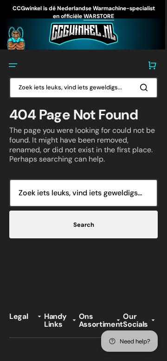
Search (80, 223)
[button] (13, 64)
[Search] (139, 86)
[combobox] (80, 86)
